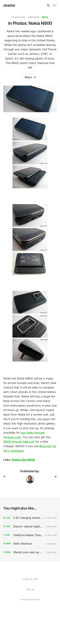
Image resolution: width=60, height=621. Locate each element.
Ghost (37, 599)
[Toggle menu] (54, 5)
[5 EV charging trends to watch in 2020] (30, 518)
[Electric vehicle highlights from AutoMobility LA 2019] (30, 526)
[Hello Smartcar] (30, 543)
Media (45, 17)
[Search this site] (48, 5)
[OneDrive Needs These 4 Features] (30, 535)
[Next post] (54, 476)
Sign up (30, 589)
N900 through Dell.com (19, 441)
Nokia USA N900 (23, 459)
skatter (9, 5)
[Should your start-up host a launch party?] (30, 552)
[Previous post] (5, 476)
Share (28, 77)
